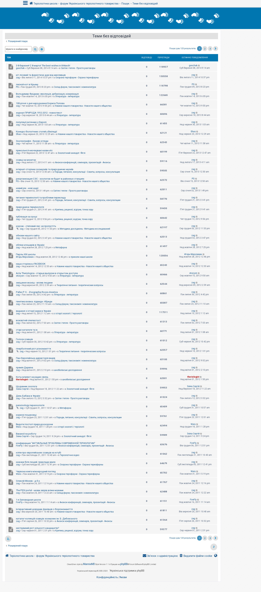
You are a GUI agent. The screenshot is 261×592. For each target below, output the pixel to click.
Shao (18, 134)
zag (18, 77)
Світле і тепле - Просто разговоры (78, 68)
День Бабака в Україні (28, 395)
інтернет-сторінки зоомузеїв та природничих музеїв (44, 169)
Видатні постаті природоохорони (34, 424)
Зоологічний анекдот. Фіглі (71, 153)
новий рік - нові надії (27, 188)
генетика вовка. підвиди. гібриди (34, 301)
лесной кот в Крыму (27, 84)
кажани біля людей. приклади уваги (35, 462)
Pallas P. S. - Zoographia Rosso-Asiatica (37, 292)
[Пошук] (35, 49)
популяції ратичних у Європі (31, 122)
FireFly (19, 445)
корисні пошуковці (26, 415)
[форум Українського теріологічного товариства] (130, 18)
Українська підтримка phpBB (127, 570)
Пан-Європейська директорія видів (35, 358)
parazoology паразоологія (30, 405)
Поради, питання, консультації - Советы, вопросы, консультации (87, 172)
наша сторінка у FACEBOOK (30, 263)
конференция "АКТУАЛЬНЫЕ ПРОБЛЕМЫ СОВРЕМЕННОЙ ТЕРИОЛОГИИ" (55, 443)
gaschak (20, 68)
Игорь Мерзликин (25, 257)
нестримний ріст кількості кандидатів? (37, 528)
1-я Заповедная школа (28, 499)
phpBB (124, 564)
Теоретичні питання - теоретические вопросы (80, 285)
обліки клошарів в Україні (30, 245)
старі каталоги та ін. (27, 329)
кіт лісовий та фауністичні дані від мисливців (41, 75)
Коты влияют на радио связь (32, 377)
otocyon (20, 276)
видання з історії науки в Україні (33, 311)
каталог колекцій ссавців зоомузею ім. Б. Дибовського (46, 518)
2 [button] (204, 48)
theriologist (22, 379)
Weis (18, 427)
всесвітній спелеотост (28, 320)
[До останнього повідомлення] (199, 65)
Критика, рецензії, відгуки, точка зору (74, 209)
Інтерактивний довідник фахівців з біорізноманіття (44, 509)
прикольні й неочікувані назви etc (34, 150)
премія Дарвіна (24, 367)
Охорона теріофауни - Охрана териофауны (77, 77)
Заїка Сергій (22, 389)
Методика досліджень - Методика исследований (85, 229)
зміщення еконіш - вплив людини (34, 282)
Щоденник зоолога (26, 386)
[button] (215, 48)
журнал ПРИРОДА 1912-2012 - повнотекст (39, 112)
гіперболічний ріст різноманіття (33, 348)
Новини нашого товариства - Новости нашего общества (83, 106)
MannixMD (89, 564)
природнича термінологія (30, 207)
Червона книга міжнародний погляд (36, 471)
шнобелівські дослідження (68, 370)
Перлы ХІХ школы (26, 254)
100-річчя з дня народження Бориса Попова (40, 103)
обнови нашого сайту (27, 235)
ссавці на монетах (26, 160)
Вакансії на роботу (26, 433)
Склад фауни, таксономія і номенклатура (75, 87)
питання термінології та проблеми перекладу (41, 197)
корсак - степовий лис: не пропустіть (36, 226)
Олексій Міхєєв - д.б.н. (28, 481)
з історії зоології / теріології (68, 313)
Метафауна (61, 247)
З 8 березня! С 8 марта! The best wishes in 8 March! (43, 65)
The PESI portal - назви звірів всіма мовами (39, 490)
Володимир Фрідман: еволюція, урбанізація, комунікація (47, 94)
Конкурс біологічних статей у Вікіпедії (36, 131)
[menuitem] (195, 555)
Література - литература (67, 96)
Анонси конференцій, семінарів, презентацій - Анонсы (83, 162)
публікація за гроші (26, 216)
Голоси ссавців (24, 339)
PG (17, 87)
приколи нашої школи (82, 257)
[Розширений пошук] (42, 49)
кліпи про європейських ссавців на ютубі (38, 452)
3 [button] (210, 48)
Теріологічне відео (69, 455)
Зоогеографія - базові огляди (32, 141)
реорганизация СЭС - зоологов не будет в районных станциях (50, 178)
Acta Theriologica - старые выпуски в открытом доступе (47, 273)
